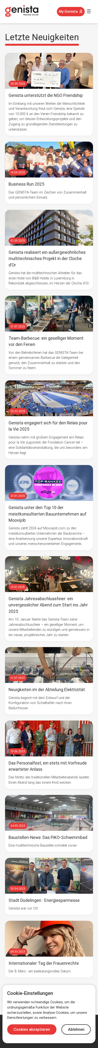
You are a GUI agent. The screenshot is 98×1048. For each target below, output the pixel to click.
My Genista (68, 11)
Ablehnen (76, 1029)
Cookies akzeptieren (32, 1029)
